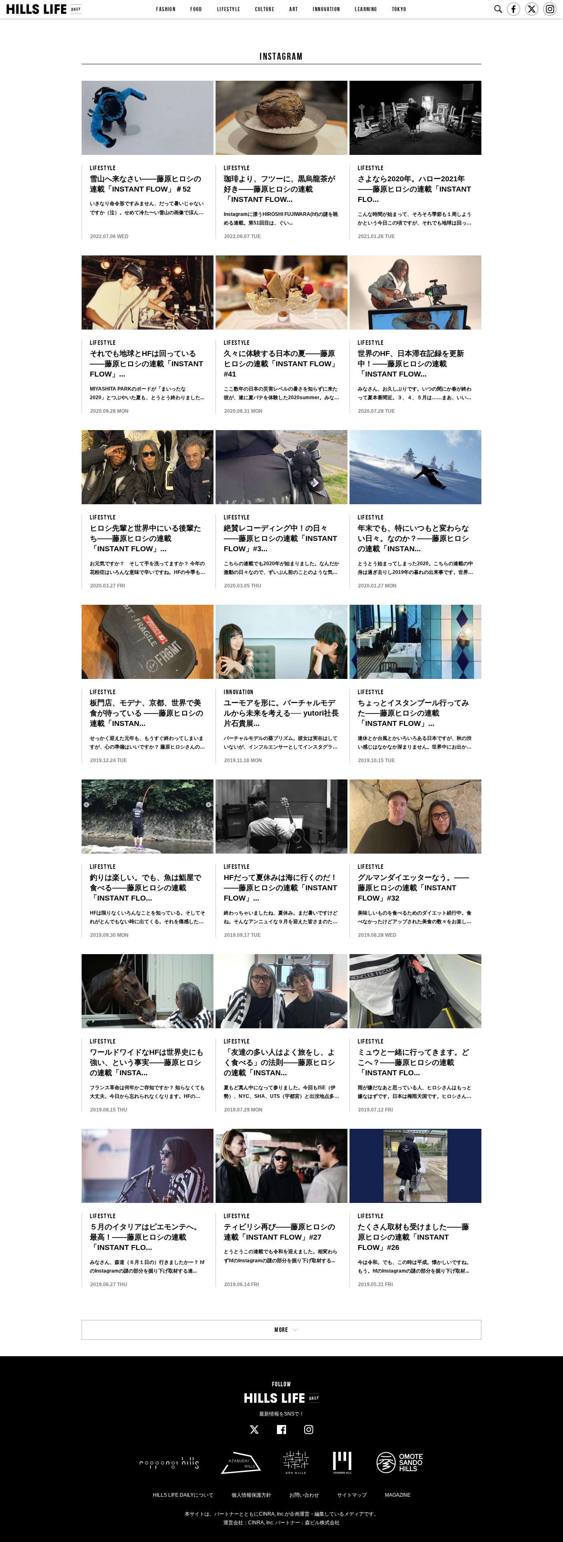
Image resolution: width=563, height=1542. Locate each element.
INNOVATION (326, 9)
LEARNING (366, 9)
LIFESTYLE (229, 9)
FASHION (166, 9)
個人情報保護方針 (251, 1495)
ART (293, 9)
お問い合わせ (304, 1495)
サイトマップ (352, 1495)
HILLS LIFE (44, 9)
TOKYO (399, 9)
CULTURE (264, 9)
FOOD (196, 9)
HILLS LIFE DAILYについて (183, 1495)
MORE (281, 1329)
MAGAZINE (398, 1495)
